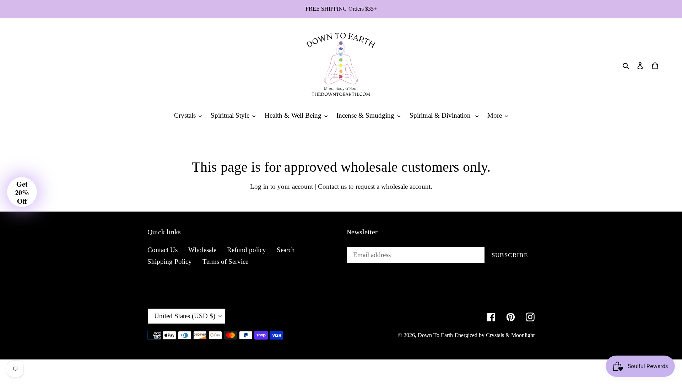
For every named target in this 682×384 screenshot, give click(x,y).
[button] (22, 192)
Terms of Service (225, 261)
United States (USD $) (184, 316)
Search (286, 250)
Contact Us (162, 250)
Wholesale (202, 250)
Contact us (332, 186)
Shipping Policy (169, 261)
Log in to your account (281, 186)
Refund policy (246, 250)
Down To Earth (435, 335)
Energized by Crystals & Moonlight (495, 335)
